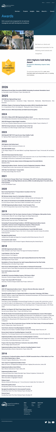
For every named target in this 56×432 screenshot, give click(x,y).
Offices (43, 2)
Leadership (25, 408)
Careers (39, 407)
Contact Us (48, 2)
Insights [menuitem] (32, 11)
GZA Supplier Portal (27, 414)
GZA (8, 6)
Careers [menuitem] (52, 11)
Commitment (26, 407)
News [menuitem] (37, 11)
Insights (33, 405)
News (32, 404)
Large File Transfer (27, 412)
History (25, 404)
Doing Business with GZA (28, 411)
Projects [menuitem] (25, 11)
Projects (25, 405)
